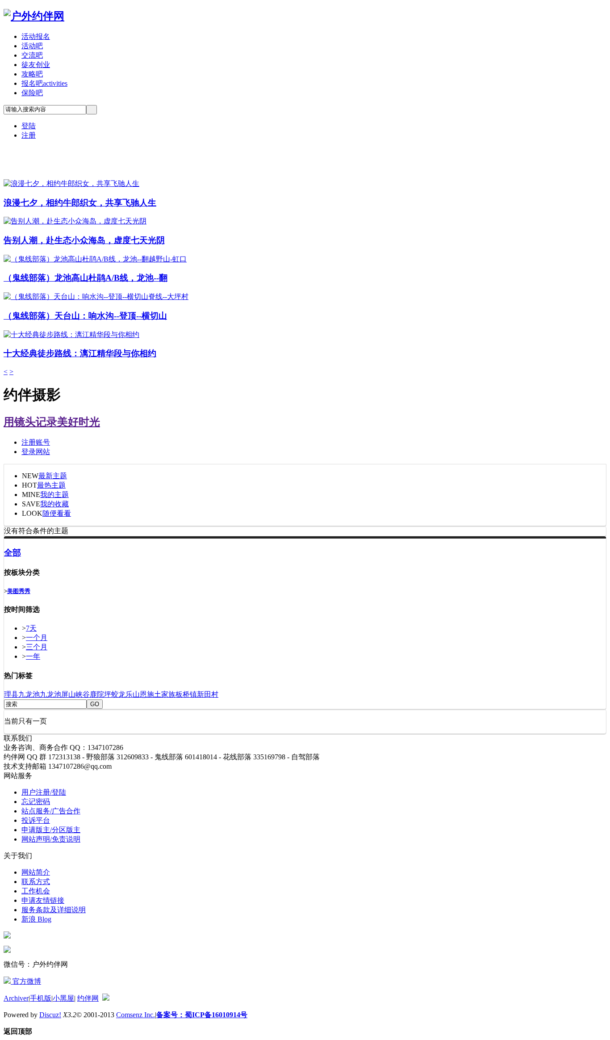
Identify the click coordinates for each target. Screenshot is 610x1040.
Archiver (16, 998)
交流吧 (32, 55)
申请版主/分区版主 (50, 830)
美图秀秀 (18, 591)
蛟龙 (118, 694)
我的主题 (54, 494)
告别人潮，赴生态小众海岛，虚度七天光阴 (84, 240)
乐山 (132, 694)
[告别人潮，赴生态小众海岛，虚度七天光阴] (75, 221)
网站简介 (35, 872)
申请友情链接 (42, 900)
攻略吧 (32, 74)
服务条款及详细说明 (53, 910)
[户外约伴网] (34, 16)
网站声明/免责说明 (50, 839)
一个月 (36, 637)
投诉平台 (35, 820)
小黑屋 (63, 998)
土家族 (164, 694)
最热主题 (51, 485)
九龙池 (50, 694)
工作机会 (35, 891)
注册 (28, 135)
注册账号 (35, 442)
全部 (12, 552)
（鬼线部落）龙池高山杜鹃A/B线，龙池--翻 (85, 277)
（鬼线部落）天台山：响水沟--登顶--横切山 (85, 315)
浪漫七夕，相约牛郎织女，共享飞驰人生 (80, 202)
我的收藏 (54, 504)
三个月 (36, 647)
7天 (31, 628)
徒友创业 (35, 64)
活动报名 (35, 36)
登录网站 (35, 451)
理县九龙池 (22, 694)
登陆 (28, 126)
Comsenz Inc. (135, 1015)
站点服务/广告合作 (50, 811)
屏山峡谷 (75, 694)
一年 (33, 656)
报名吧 (44, 83)
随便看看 (56, 513)
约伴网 (88, 998)
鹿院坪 (100, 694)
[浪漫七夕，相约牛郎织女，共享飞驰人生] (71, 183)
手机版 (40, 998)
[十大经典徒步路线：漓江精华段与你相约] (71, 334)
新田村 (207, 694)
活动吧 (32, 46)
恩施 (147, 694)
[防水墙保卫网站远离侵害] (105, 998)
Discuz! (50, 1015)
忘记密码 (35, 801)
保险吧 (32, 93)
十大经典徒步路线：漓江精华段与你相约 (80, 353)
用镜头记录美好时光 (52, 422)
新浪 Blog (36, 919)
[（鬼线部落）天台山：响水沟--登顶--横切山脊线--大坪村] (96, 296)
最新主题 (52, 476)
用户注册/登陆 (43, 792)
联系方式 (35, 881)
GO (94, 704)
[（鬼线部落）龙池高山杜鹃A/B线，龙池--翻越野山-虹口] (95, 259)
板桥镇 (186, 694)
